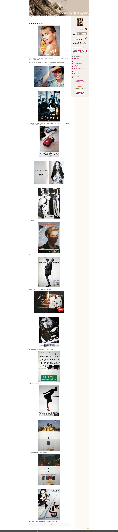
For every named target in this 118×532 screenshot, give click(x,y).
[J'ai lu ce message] (116, 530)
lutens (59, 523)
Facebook (53, 524)
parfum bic (34, 524)
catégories (32, 17)
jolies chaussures (81, 80)
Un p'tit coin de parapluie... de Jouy (79, 68)
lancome (43, 524)
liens (56, 17)
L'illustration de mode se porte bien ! (80, 66)
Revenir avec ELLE (77, 58)
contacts (51, 17)
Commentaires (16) (53, 523)
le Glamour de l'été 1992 (61, 123)
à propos (45, 17)
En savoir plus (79, 531)
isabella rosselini (39, 524)
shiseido (62, 523)
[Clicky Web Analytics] (80, 86)
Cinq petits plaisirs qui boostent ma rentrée (81, 65)
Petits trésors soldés (77, 71)
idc (45, 524)
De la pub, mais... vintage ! (40, 523)
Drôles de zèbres (76, 61)
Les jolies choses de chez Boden (79, 70)
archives (39, 17)
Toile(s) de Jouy (76, 73)
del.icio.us (48, 524)
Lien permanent (47, 523)
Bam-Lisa (75, 77)
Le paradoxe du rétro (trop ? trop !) (79, 63)
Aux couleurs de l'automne (78, 60)
